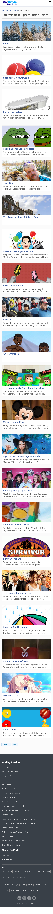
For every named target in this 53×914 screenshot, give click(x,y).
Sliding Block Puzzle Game (11, 793)
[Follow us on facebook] (29, 898)
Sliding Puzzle (28, 872)
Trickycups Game (8, 776)
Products (6, 885)
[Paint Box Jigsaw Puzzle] (26, 512)
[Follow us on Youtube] (34, 898)
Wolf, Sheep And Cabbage (11, 772)
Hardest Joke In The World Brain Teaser (15, 810)
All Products (7, 859)
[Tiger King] (26, 170)
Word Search (7, 872)
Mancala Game (7, 815)
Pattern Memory (7, 784)
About (30, 885)
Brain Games (6, 10)
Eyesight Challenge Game (11, 845)
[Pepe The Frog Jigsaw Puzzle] (26, 136)
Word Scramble (8, 877)
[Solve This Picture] (26, 99)
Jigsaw (15, 10)
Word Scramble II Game (10, 789)
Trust (24, 890)
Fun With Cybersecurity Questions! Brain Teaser (18, 823)
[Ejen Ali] (26, 307)
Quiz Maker (6, 855)
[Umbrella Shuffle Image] (26, 615)
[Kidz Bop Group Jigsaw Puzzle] (26, 478)
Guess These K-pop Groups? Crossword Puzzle (18, 819)
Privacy (5, 890)
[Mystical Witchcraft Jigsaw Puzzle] (26, 444)
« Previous (6, 745)
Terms (45, 885)
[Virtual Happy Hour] (26, 273)
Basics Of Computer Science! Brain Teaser (16, 802)
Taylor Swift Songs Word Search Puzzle (15, 832)
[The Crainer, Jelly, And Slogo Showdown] (26, 375)
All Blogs (15, 885)
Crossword (17, 872)
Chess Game (6, 780)
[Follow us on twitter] (24, 898)
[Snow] (26, 31)
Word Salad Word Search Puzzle (13, 841)
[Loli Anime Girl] (26, 683)
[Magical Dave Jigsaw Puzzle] (26, 239)
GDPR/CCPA (33, 890)
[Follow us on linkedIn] (19, 898)
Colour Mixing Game (9, 797)
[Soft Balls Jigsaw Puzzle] (26, 65)
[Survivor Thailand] (26, 546)
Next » (15, 745)
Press (23, 885)
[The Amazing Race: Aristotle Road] (26, 205)
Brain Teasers (20, 877)
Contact (37, 885)
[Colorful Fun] (26, 717)
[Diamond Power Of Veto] (26, 649)
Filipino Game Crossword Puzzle (13, 806)
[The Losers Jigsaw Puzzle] (26, 580)
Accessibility (15, 890)
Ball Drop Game (7, 836)
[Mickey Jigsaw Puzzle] (26, 410)
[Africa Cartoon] (26, 341)
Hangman (46, 872)
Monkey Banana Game (10, 828)
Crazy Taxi (5, 767)
